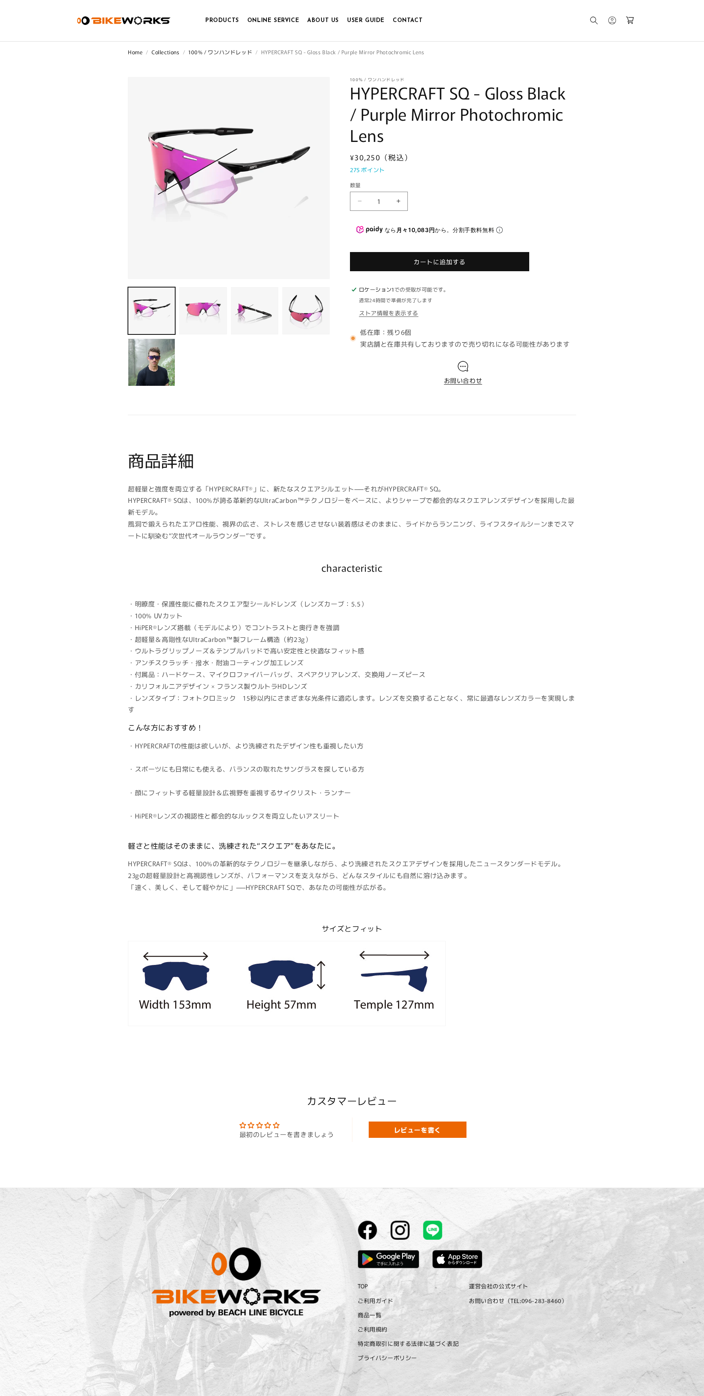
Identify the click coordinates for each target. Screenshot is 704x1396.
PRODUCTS (222, 21)
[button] (594, 20)
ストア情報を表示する (388, 313)
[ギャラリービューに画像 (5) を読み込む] (151, 362)
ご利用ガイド (376, 1300)
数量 (355, 185)
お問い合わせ (463, 380)
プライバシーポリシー (387, 1358)
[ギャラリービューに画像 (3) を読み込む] (254, 310)
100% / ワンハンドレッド (220, 52)
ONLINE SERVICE (273, 21)
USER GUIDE (366, 21)
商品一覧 (369, 1315)
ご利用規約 (372, 1329)
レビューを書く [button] (417, 1130)
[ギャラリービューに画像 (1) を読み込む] (151, 310)
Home (135, 52)
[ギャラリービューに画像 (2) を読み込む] (203, 310)
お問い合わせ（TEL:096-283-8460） (518, 1300)
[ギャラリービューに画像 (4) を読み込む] (306, 310)
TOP (363, 1286)
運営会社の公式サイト (498, 1286)
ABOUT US (323, 21)
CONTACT (407, 21)
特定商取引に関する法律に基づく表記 (408, 1344)
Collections (166, 52)
